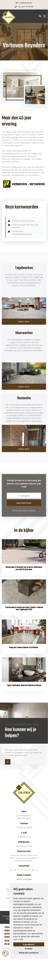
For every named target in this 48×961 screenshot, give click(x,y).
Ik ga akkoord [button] (28, 944)
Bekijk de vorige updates (24, 510)
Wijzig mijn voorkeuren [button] (29, 953)
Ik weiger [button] (29, 948)
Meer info (24, 322)
